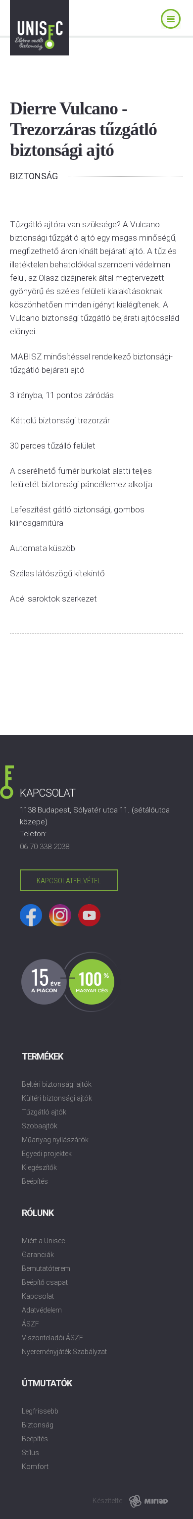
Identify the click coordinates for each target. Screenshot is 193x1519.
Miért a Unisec (43, 1241)
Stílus (30, 1453)
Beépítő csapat (45, 1282)
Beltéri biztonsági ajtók (57, 1084)
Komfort (35, 1466)
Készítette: (108, 1501)
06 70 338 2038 (44, 846)
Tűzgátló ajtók (44, 1112)
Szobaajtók (39, 1126)
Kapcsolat (38, 1296)
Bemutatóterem (46, 1268)
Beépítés (35, 1181)
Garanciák (38, 1255)
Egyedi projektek (47, 1154)
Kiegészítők (39, 1167)
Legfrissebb (40, 1411)
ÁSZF (30, 1324)
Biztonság (37, 1425)
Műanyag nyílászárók (55, 1140)
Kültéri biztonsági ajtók (57, 1098)
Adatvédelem (42, 1310)
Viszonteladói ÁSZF (52, 1338)
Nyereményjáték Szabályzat (64, 1352)
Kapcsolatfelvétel (69, 880)
